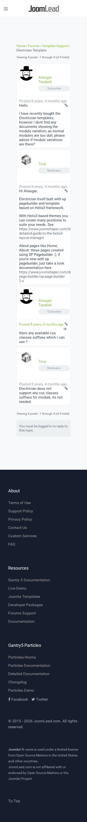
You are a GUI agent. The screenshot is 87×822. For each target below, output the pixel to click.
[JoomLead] (43, 8)
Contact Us (17, 527)
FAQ (11, 544)
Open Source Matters (32, 755)
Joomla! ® (16, 749)
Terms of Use (19, 502)
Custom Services (22, 536)
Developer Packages (25, 604)
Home (20, 46)
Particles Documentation (29, 665)
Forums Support (22, 613)
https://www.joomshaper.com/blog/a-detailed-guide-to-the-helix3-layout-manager (49, 233)
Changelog (17, 682)
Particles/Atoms (22, 657)
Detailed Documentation (29, 673)
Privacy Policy (20, 519)
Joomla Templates (24, 596)
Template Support (55, 46)
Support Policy (20, 511)
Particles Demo (21, 690)
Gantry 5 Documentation (29, 580)
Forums (33, 46)
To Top (14, 801)
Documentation (21, 621)
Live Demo (17, 588)
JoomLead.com (47, 721)
